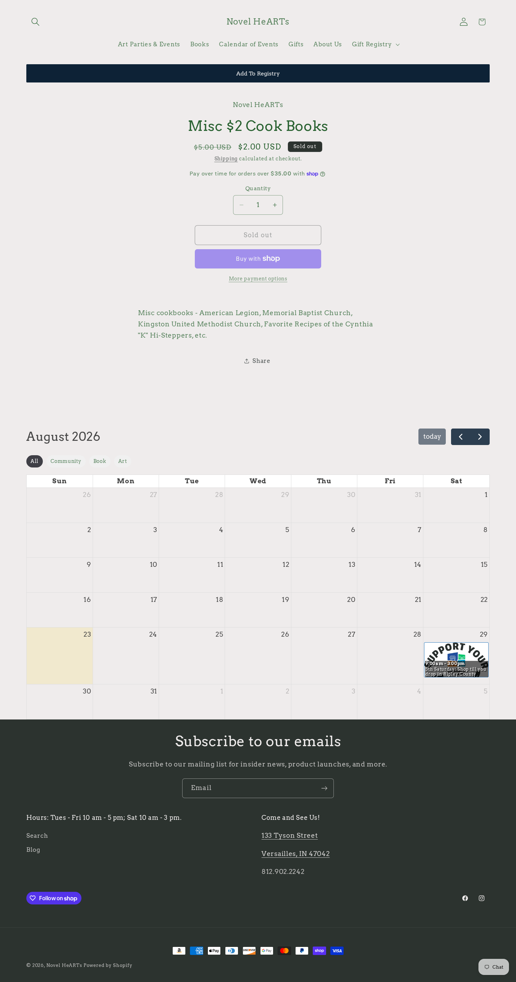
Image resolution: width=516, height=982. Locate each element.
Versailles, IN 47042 (296, 854)
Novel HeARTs (64, 965)
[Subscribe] (324, 788)
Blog (33, 849)
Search (37, 835)
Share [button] (261, 360)
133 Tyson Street (290, 835)
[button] (35, 22)
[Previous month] (461, 437)
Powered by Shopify (108, 965)
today (432, 436)
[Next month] (480, 437)
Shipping (226, 158)
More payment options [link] (258, 279)
